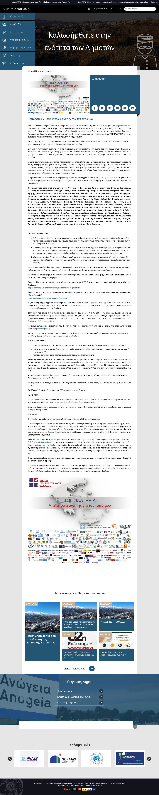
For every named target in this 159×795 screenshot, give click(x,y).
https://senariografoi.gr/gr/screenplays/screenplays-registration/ (54, 288)
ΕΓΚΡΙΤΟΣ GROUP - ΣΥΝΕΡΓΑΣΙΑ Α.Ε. (82, 783)
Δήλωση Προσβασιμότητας (94, 785)
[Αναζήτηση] (126, 8)
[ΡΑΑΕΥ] (29, 758)
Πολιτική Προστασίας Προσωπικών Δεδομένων (70, 785)
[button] (10, 759)
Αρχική (31, 71)
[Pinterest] (117, 108)
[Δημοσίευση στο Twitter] (102, 108)
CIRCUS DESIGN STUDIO (117, 783)
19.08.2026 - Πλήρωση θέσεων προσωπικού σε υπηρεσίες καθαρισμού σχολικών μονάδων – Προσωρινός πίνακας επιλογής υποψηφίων (89, 2)
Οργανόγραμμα (64, 691)
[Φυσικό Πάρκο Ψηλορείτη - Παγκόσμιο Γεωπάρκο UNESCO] (96, 758)
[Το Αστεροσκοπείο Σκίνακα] (63, 758)
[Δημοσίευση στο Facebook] (94, 108)
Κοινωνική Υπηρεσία (67, 702)
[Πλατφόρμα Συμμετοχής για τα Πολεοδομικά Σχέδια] (130, 758)
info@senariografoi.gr (45, 321)
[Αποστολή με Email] (125, 108)
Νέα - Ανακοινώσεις (43, 71)
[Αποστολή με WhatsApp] (110, 108)
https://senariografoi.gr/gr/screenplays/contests (47, 298)
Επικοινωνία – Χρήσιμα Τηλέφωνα (73, 697)
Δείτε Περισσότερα (74, 668)
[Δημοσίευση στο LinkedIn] (132, 108)
